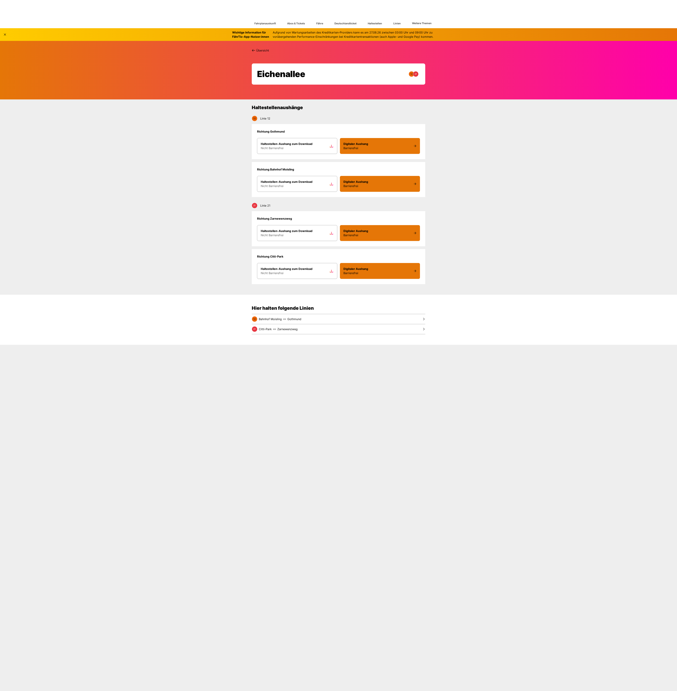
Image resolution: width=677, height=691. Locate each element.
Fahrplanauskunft (265, 23)
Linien (397, 23)
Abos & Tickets (296, 23)
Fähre (319, 23)
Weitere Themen (422, 23)
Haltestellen (375, 23)
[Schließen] (5, 34)
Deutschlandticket (345, 23)
